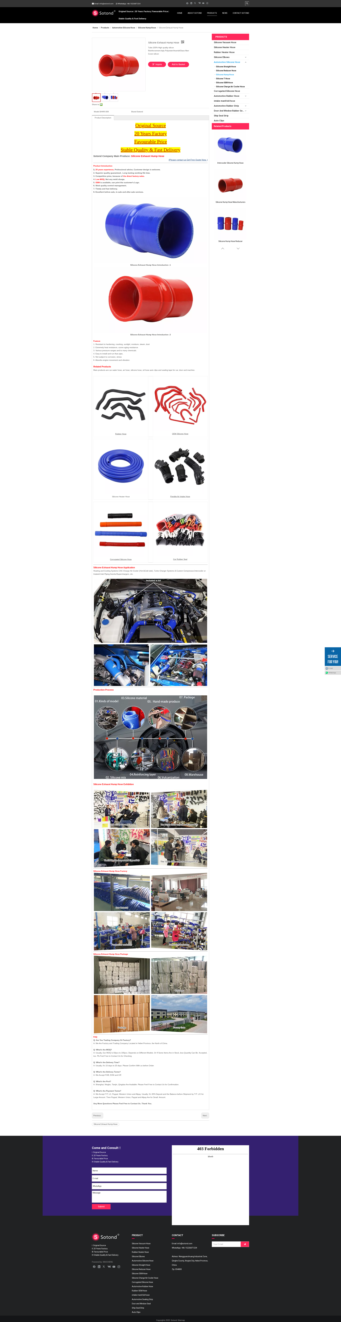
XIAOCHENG (108, 1262)
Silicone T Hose (223, 79)
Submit (101, 1206)
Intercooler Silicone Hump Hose (230, 163)
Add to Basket (178, 64)
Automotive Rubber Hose (226, 96)
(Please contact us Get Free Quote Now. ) (188, 160)
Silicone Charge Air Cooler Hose (230, 87)
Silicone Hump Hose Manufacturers (230, 202)
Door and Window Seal (141, 1304)
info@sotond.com (106, 4)
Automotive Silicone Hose (227, 62)
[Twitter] (195, 3)
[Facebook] (187, 3)
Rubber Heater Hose (224, 52)
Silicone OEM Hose (224, 83)
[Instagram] (207, 3)
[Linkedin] (191, 3)
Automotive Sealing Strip (142, 1299)
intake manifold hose (224, 101)
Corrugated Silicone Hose (227, 91)
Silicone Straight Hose (226, 67)
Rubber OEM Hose (139, 1291)
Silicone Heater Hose (224, 47)
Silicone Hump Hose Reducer (230, 241)
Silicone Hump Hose (225, 75)
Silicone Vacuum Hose (225, 42)
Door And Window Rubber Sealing (230, 111)
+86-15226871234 (133, 4)
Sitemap (181, 1320)
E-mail (330, 668)
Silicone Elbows (222, 57)
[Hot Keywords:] (247, 3)
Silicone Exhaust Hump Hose (105, 1124)
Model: (97, 112)
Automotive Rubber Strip (226, 106)
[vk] (199, 3)
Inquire (158, 64)
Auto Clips (219, 120)
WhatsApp (332, 673)
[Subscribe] (245, 1244)
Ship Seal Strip (221, 115)
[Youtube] (203, 3)
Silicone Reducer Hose (226, 71)
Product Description (103, 118)
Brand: (134, 112)
